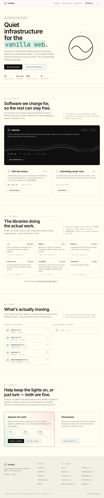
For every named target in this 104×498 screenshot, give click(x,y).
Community (78, 3)
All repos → (85, 484)
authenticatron (88, 472)
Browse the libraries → (34, 67)
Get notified (62, 190)
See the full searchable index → (47, 281)
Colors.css (67, 476)
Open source (67, 3)
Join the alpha (14, 190)
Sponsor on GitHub (16, 441)
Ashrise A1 (41, 467)
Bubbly (66, 472)
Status (40, 484)
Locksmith (87, 480)
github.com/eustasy (93, 494)
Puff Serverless (43, 480)
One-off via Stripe (33, 441)
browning (66, 480)
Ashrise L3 (41, 476)
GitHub (90, 3)
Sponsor (7, 474)
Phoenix (86, 467)
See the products (13, 67)
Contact (14, 474)
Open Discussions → (70, 441)
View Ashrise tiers (15, 159)
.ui (64, 467)
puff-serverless (68, 484)
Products (57, 3)
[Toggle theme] (98, 3)
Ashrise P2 (41, 472)
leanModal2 (87, 476)
